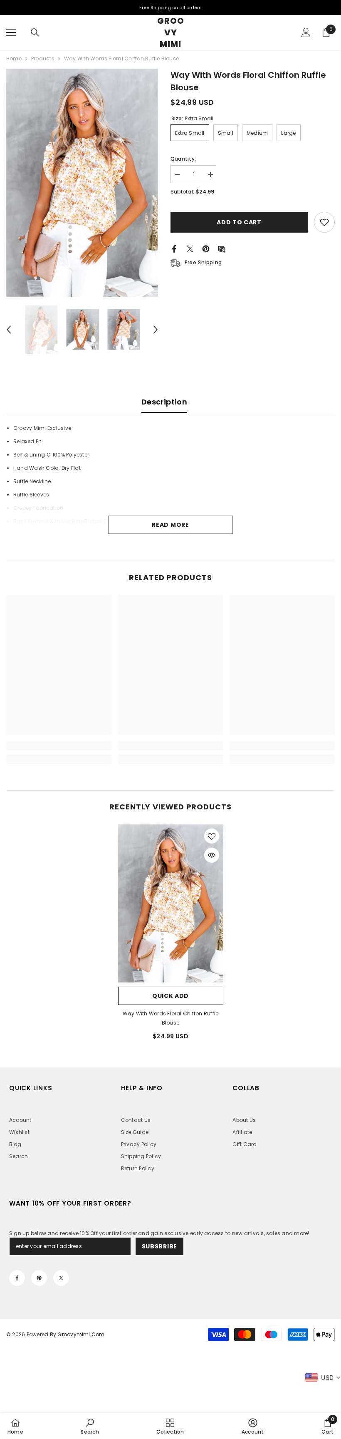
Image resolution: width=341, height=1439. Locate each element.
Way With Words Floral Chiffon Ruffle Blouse (171, 1018)
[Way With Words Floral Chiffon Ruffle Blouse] (170, 903)
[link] (58, 745)
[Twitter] (190, 248)
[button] (8, 329)
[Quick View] (211, 855)
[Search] (35, 32)
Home (14, 58)
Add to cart (239, 222)
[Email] (221, 248)
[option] (82, 183)
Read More (170, 525)
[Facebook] (174, 248)
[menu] (11, 32)
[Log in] (306, 32)
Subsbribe (159, 1246)
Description (164, 402)
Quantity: (183, 158)
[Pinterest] (206, 248)
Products (42, 58)
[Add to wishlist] (324, 222)
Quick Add (170, 996)
